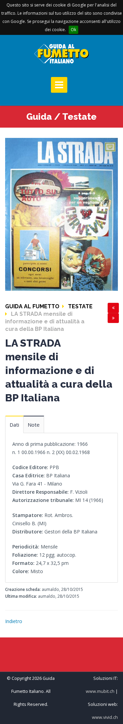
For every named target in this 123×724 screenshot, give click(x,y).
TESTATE (80, 306)
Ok (73, 30)
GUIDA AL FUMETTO (32, 306)
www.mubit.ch (100, 691)
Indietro (13, 621)
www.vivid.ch (105, 717)
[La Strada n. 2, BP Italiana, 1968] (61, 213)
